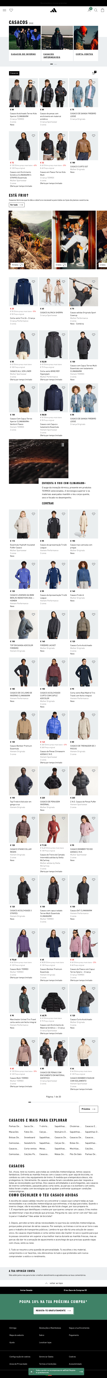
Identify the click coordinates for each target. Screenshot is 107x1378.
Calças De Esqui (59, 1143)
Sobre (41, 1335)
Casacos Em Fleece (91, 1126)
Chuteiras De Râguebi (76, 1126)
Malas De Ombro (59, 1154)
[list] (49, 73)
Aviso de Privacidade (18, 1364)
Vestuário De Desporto (61, 1132)
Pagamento (74, 1335)
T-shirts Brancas (43, 1126)
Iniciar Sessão (26, 1290)
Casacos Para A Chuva (43, 1154)
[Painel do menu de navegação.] (4, 10)
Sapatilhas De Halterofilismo (92, 1132)
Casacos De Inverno (75, 1138)
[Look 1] (30, 239)
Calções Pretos (89, 1149)
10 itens (15, 265)
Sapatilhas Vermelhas (60, 1149)
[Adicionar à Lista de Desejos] (33, 83)
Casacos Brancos (89, 1138)
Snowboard (29, 1138)
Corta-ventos (30, 1149)
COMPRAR (48, 503)
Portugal (57, 1374)
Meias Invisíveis (43, 1149)
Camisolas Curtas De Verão (14, 1143)
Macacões (14, 1132)
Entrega (12, 1328)
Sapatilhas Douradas (44, 1143)
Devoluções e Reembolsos (50, 1328)
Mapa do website (16, 1335)
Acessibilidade (75, 1364)
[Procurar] (96, 10)
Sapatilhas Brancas (60, 1126)
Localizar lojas (45, 1343)
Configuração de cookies (19, 1357)
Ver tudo (14, 205)
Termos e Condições (47, 1364)
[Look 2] (74, 239)
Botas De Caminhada (75, 1143)
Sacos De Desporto (28, 1126)
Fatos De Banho (28, 1132)
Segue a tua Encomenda (79, 1328)
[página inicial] (53, 11)
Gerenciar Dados (46, 1357)
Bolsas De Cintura (14, 1138)
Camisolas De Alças (14, 1154)
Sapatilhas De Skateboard (75, 1132)
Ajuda (11, 1343)
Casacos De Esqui (60, 1138)
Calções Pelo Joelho (30, 1154)
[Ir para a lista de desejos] (11, 10)
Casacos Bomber (13, 1149)
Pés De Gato (76, 1154)
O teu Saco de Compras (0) (75, 1290)
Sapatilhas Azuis (44, 1138)
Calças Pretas (42, 1132)
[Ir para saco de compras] (102, 10)
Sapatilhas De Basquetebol (91, 1143)
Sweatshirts (30, 1143)
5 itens (58, 265)
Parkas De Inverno (14, 1126)
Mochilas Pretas (74, 1149)
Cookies (72, 1357)
